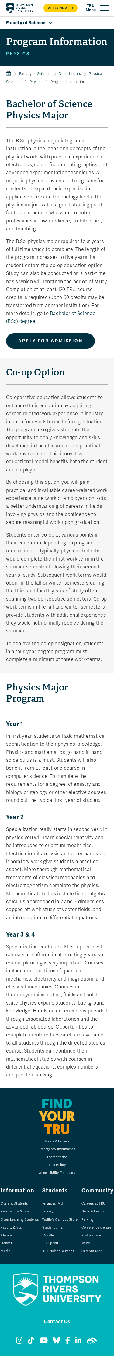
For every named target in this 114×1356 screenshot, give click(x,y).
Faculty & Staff (12, 1227)
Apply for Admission (50, 341)
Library (47, 1211)
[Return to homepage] (19, 8)
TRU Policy (57, 1165)
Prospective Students (17, 1211)
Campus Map (91, 1251)
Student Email (53, 1227)
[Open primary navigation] (98, 8)
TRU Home (8, 74)
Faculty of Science (35, 74)
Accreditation (56, 1157)
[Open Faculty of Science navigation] (57, 23)
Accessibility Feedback (57, 1173)
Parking (87, 1220)
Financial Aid (52, 1203)
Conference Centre (96, 1227)
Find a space (91, 1235)
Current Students (14, 1203)
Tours (85, 1243)
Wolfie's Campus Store (60, 1220)
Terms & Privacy (57, 1141)
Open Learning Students (20, 1220)
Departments (70, 74)
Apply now (58, 8)
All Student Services (58, 1251)
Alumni (6, 1235)
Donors (6, 1243)
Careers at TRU (93, 1203)
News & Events (92, 1211)
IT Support (50, 1243)
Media (5, 1251)
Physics (36, 82)
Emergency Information (57, 1149)
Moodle (48, 1235)
